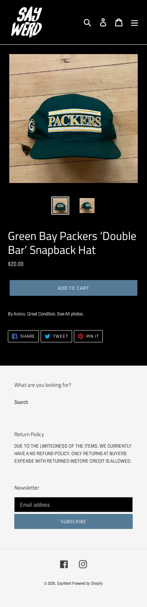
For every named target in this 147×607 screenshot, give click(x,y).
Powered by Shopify (87, 583)
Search (21, 402)
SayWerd (64, 583)
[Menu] (134, 22)
